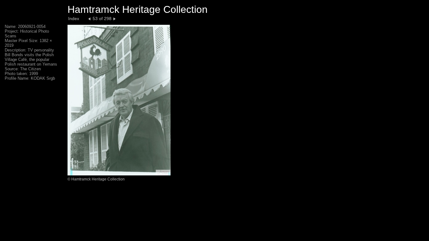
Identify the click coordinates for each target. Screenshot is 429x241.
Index (73, 18)
